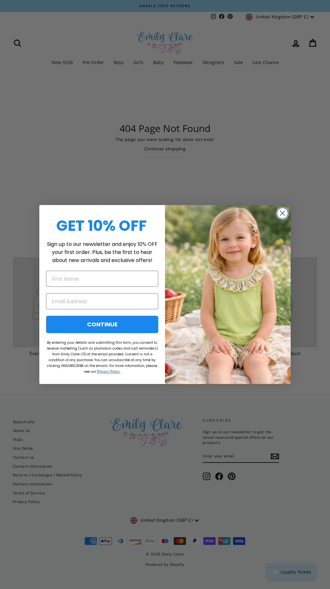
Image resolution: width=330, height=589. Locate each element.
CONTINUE (102, 324)
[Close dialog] (282, 213)
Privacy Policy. (109, 371)
